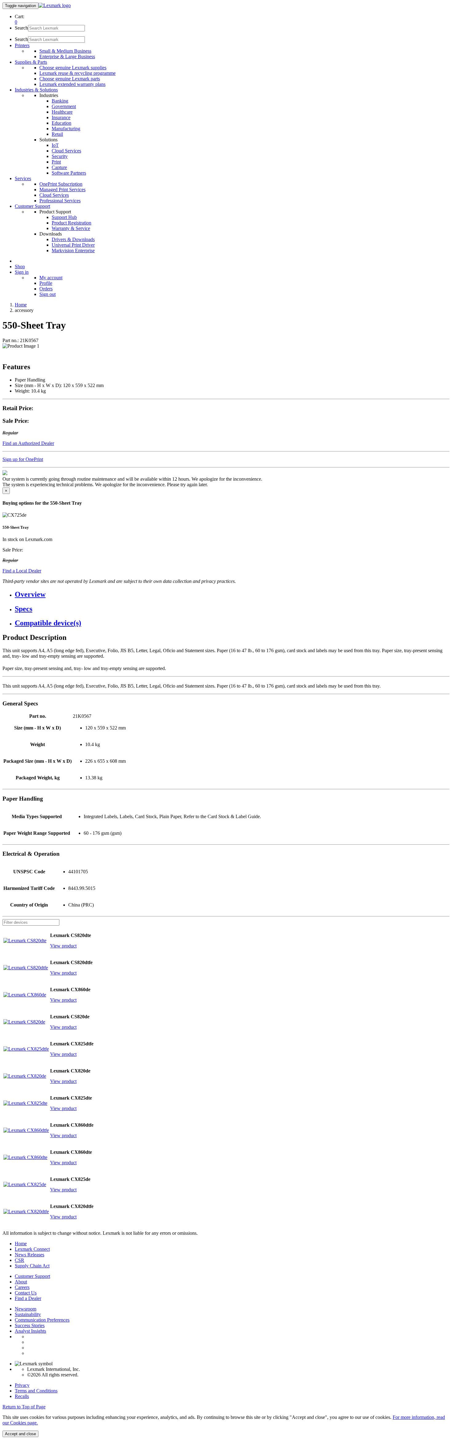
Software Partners (69, 173)
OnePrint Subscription (60, 184)
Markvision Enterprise (73, 250)
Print (56, 161)
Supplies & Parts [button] (31, 62)
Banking (60, 100)
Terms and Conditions (36, 1390)
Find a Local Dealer (21, 570)
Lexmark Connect (32, 1249)
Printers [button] (22, 45)
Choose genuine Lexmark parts (69, 78)
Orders (46, 288)
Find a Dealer (28, 1298)
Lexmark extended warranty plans (72, 84)
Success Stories (30, 1325)
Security (60, 156)
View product (63, 945)
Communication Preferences (42, 1320)
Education (61, 123)
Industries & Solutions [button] (36, 89)
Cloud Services (66, 150)
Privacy (22, 1385)
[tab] (232, 594)
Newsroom (25, 1308)
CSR (19, 1260)
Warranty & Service (71, 228)
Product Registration (71, 222)
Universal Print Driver (73, 245)
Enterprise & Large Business (67, 56)
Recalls (22, 1396)
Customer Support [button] (32, 206)
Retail (57, 134)
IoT (55, 145)
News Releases (29, 1254)
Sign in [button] (22, 272)
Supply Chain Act (32, 1265)
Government (64, 106)
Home (21, 304)
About (21, 1281)
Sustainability (28, 1314)
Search (21, 27)
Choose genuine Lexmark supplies (72, 67)
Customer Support (32, 1276)
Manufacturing (66, 128)
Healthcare (62, 112)
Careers (22, 1287)
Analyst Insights (30, 1331)
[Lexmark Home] (54, 5)
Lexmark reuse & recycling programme (77, 73)
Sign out (47, 294)
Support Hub (64, 217)
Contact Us (26, 1292)
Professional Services (60, 200)
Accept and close (20, 1434)
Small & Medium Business (65, 51)
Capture (59, 167)
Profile (45, 283)
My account (50, 277)
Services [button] (23, 178)
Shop (20, 266)
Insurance (61, 117)
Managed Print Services (62, 189)
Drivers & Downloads (73, 239)
